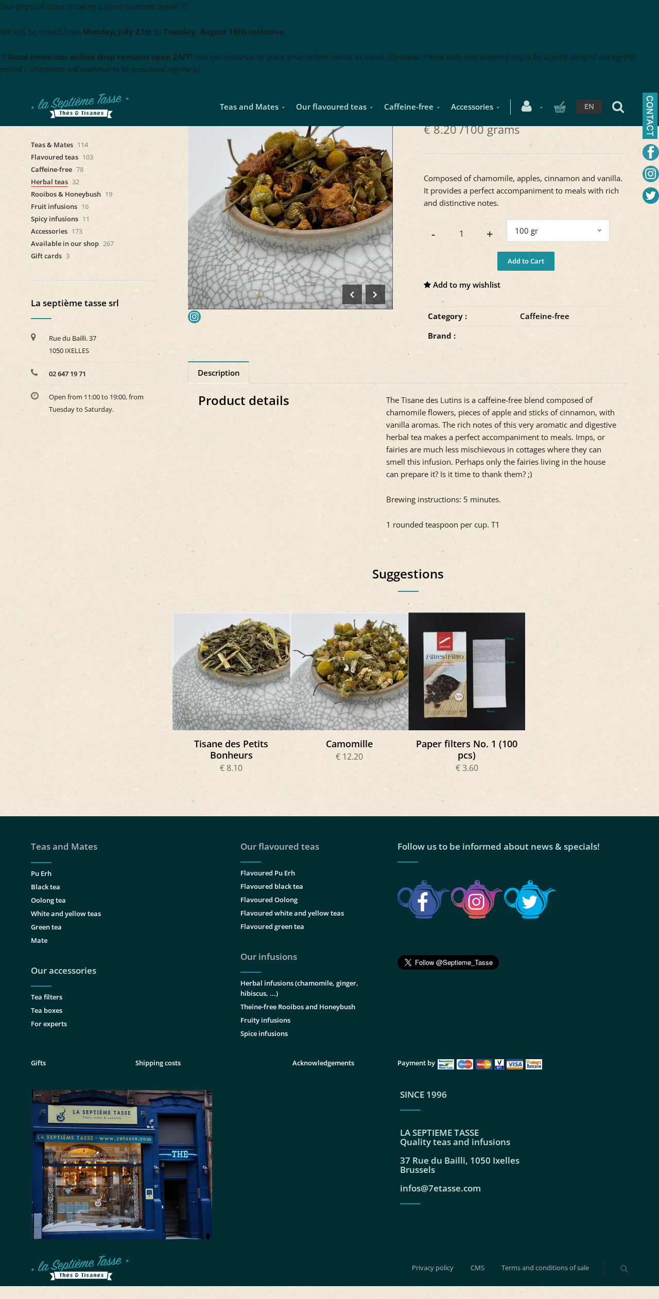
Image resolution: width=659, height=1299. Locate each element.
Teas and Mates (249, 106)
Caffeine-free (408, 106)
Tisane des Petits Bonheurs (231, 749)
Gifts (38, 1062)
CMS (477, 1267)
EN (589, 106)
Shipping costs (158, 1062)
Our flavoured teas (331, 106)
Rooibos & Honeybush (66, 194)
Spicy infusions (54, 218)
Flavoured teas (54, 157)
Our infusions (268, 956)
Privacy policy (433, 1267)
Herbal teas (49, 181)
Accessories (472, 106)
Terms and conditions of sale (545, 1267)
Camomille (349, 744)
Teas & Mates (52, 144)
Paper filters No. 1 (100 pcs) (466, 749)
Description (219, 372)
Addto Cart (232, 671)
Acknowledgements (323, 1062)
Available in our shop (65, 243)
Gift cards (46, 255)
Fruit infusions (54, 206)
